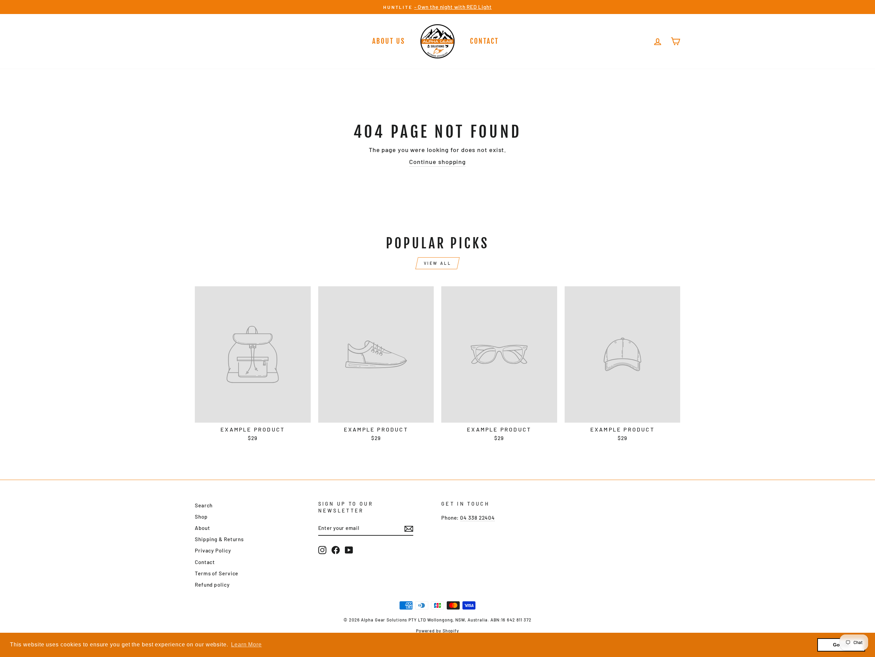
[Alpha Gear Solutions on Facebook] (336, 550)
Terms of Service (216, 573)
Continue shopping (437, 161)
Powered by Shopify (437, 630)
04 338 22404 (477, 518)
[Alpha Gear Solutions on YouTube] (349, 550)
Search (204, 505)
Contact (484, 41)
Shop (201, 517)
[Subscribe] (408, 528)
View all (438, 263)
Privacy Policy (213, 550)
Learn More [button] (246, 644)
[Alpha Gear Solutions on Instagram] (322, 550)
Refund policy (212, 584)
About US (388, 41)
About (202, 528)
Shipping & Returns (219, 539)
